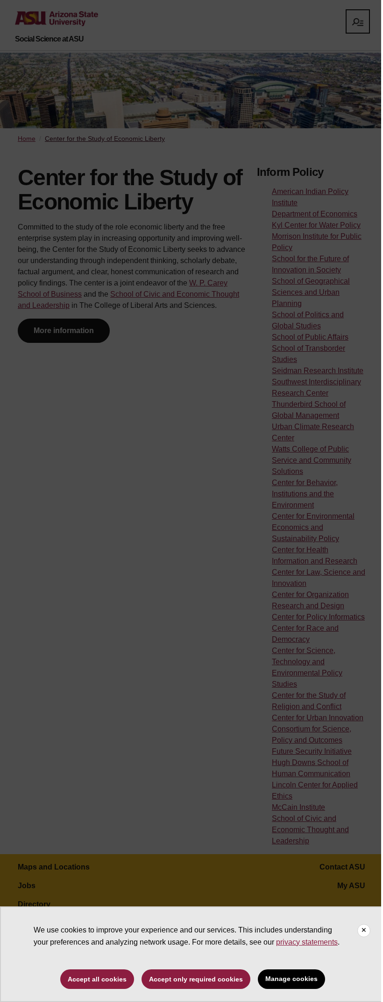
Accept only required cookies (196, 979)
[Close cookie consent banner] (363, 930)
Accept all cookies (97, 979)
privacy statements (307, 942)
